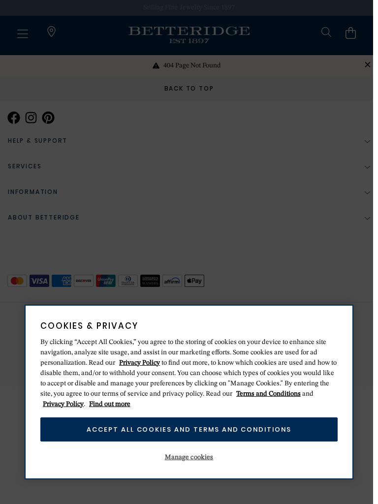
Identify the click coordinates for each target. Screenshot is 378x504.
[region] (189, 392)
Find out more (109, 404)
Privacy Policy (139, 362)
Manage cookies (189, 457)
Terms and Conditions (268, 393)
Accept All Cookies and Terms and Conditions (189, 429)
